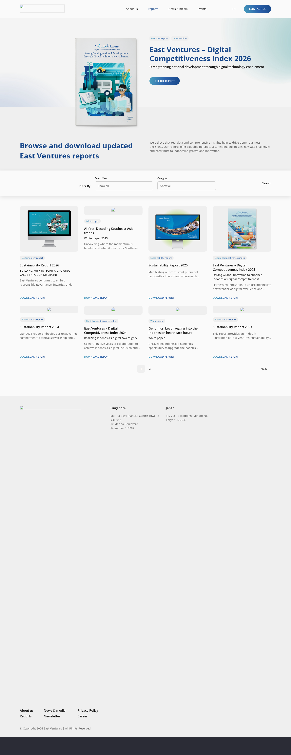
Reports (26, 716)
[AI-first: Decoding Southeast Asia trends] (113, 210)
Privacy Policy (87, 710)
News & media (55, 710)
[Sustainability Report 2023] (242, 309)
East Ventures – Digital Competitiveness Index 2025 (234, 267)
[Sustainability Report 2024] (49, 309)
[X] (256, 728)
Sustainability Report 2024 (39, 327)
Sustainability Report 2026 (39, 265)
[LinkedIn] (242, 728)
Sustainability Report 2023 (232, 327)
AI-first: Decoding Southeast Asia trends (108, 230)
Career (82, 716)
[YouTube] (269, 728)
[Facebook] (263, 728)
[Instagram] (249, 728)
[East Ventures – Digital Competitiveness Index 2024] (113, 309)
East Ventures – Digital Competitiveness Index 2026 (200, 53)
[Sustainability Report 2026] (49, 210)
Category (162, 178)
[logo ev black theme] (42, 8)
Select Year (101, 178)
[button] (220, 9)
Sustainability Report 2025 (168, 265)
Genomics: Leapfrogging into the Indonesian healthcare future (173, 330)
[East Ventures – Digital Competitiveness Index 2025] (242, 210)
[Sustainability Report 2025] (177, 210)
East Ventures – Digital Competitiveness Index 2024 (105, 330)
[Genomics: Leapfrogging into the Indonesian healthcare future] (178, 309)
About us (26, 710)
